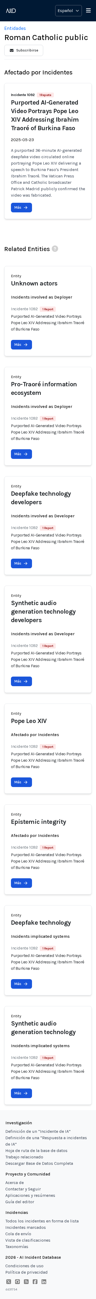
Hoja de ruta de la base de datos (36, 1150)
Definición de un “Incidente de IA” (38, 1131)
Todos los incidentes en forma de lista (42, 1220)
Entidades (15, 28)
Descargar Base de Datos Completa (39, 1163)
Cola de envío (18, 1233)
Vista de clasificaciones (27, 1240)
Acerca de (14, 1182)
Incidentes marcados (25, 1227)
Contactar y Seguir (23, 1188)
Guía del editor (19, 1201)
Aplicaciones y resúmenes (30, 1195)
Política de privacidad (26, 1272)
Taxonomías (16, 1246)
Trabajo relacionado (24, 1156)
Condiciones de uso (24, 1265)
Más (17, 207)
